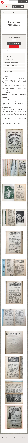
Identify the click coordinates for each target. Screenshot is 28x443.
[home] (2, 2)
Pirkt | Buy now (14, 46)
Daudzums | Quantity (14, 37)
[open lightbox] (14, 141)
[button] (6, 7)
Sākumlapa (5, 12)
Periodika (13, 12)
